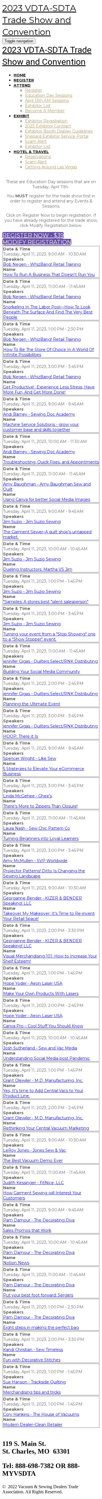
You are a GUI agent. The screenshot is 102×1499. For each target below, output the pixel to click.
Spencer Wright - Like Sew (29, 758)
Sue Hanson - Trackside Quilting (34, 1382)
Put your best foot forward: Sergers (38, 1295)
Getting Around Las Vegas (51, 167)
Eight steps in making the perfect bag (41, 1327)
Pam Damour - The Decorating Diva (39, 1220)
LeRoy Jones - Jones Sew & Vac (34, 1150)
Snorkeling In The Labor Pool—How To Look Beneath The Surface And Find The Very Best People (48, 312)
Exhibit (21, 116)
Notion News (16, 1262)
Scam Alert (36, 141)
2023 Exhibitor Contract (48, 126)
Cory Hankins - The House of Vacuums (41, 1414)
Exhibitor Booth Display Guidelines (59, 131)
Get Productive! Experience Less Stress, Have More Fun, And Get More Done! (49, 389)
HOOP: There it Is (20, 736)
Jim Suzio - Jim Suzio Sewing (32, 521)
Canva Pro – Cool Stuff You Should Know (43, 1025)
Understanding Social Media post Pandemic (46, 1058)
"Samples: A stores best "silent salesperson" (45, 601)
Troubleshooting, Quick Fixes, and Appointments (51, 462)
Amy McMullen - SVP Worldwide (35, 860)
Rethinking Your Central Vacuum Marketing (46, 1128)
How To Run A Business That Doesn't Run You (49, 274)
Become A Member (45, 110)
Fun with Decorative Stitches (31, 1359)
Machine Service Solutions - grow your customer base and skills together (41, 427)
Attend (22, 85)
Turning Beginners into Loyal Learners (40, 838)
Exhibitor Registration (46, 121)
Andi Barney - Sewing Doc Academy (39, 414)
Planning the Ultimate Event (31, 703)
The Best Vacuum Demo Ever (33, 1160)
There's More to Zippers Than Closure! (40, 806)
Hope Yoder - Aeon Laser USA (32, 983)
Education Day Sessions (48, 95)
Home (20, 75)
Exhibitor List (37, 105)
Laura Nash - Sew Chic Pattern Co (36, 828)
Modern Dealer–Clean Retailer (32, 1424)
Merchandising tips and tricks (32, 1392)
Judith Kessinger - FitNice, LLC (33, 1182)
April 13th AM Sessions (47, 100)
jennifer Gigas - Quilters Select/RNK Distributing (50, 661)
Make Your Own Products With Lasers (40, 993)
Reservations (38, 156)
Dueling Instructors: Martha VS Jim (37, 569)
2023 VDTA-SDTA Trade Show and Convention (39, 20)
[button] (33, 235)
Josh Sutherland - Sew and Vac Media (40, 1048)
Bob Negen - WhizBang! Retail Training (42, 264)
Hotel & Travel (31, 151)
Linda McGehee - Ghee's (27, 795)
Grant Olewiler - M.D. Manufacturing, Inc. (43, 1080)
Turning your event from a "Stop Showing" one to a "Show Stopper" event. (49, 637)
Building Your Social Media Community (41, 671)
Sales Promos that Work (27, 1230)
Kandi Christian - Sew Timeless (33, 1349)
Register (24, 80)
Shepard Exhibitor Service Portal (56, 136)
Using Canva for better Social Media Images (46, 499)
